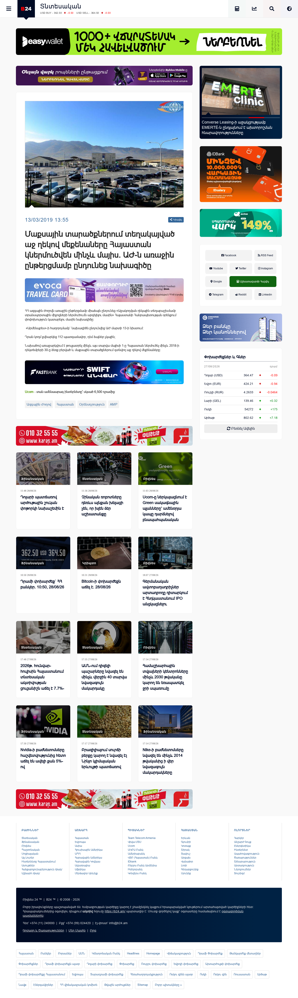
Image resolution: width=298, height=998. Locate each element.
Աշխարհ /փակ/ (31, 873)
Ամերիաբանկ (136, 853)
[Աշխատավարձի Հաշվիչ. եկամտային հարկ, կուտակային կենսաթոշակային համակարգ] (237, 9)
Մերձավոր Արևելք (86, 873)
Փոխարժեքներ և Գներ (225, 357)
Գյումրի (186, 842)
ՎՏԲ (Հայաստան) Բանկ (143, 857)
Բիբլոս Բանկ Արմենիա (142, 865)
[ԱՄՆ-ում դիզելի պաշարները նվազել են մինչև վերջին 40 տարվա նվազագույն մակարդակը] (104, 637)
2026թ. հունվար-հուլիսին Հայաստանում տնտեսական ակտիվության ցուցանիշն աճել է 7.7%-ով (239, 127)
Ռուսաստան (242, 974)
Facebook (230, 255)
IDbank (132, 861)
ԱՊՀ (77, 853)
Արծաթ (262, 974)
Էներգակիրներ (43, 984)
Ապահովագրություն (246, 853)
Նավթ (22, 984)
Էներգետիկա (242, 845)
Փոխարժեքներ (28, 964)
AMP (114, 404)
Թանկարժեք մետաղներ (245, 953)
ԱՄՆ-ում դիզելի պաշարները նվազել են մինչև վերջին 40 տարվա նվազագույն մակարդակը (104, 677)
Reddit (242, 294)
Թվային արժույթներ (117, 984)
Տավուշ (185, 853)
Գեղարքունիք (190, 869)
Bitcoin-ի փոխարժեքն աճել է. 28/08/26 (101, 584)
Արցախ (185, 857)
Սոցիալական (30, 853)
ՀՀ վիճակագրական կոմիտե (78, 984)
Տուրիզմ (239, 873)
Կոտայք (186, 845)
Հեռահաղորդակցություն (146, 974)
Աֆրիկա (80, 869)
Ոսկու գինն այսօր (181, 974)
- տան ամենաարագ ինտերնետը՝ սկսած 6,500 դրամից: (70, 392)
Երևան (185, 838)
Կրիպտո (89, 563)
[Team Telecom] (104, 290)
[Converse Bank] (241, 327)
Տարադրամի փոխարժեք (106, 974)
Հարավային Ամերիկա (88, 857)
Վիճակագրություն (179, 953)
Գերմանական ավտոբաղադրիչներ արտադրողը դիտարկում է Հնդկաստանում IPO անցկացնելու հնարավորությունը (165, 595)
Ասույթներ (28, 865)
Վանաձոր (187, 861)
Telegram (217, 294)
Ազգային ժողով (39, 404)
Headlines (133, 953)
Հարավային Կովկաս (87, 861)
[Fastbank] (104, 372)
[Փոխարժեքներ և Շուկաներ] (254, 9)
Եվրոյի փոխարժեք (186, 964)
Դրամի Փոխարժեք (210, 953)
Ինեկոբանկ (135, 869)
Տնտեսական (60, 6)
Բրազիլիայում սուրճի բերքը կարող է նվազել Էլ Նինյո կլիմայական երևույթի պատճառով (104, 758)
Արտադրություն (244, 865)
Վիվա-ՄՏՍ (134, 842)
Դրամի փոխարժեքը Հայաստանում (42, 974)
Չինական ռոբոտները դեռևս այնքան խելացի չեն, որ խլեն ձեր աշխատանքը (102, 505)
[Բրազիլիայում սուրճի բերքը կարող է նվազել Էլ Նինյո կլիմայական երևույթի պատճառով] (104, 721)
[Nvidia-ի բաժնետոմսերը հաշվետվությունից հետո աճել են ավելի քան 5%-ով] (43, 721)
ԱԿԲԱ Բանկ (135, 849)
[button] (210, 117)
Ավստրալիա (82, 865)
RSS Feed (266, 255)
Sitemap (142, 984)
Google (217, 281)
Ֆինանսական (32, 478)
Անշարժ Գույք (242, 842)
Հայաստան (65, 404)
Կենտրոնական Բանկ (106, 953)
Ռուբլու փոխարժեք (154, 964)
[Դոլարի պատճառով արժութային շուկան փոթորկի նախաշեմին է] (43, 468)
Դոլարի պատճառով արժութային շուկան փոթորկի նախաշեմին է (42, 503)
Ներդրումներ (242, 869)
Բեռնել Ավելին (242, 428)
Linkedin (266, 294)
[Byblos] (104, 75)
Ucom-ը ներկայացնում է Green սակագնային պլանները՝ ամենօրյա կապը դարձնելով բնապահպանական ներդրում (165, 511)
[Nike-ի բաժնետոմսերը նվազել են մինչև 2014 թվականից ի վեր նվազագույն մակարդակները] (165, 721)
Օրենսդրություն (92, 404)
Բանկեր (46, 953)
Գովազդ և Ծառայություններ (43, 930)
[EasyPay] (149, 41)
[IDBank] (241, 174)
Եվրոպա (80, 842)
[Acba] (241, 223)
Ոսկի (208, 409)
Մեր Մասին (77, 930)
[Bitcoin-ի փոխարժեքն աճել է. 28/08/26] (104, 553)
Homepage (153, 953)
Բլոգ (93, 930)
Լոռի (184, 865)
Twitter (242, 268)
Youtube (217, 268)
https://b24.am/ (115, 911)
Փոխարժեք (126, 964)
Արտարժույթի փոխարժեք (222, 964)
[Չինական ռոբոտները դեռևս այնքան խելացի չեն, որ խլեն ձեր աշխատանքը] (104, 468)
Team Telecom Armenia (142, 838)
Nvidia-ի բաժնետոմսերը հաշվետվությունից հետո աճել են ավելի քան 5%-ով (43, 758)
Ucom (131, 845)
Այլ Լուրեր (28, 857)
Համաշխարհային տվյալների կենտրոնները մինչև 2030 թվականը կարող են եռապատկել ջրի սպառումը (165, 677)
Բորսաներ (65, 953)
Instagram (266, 268)
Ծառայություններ (245, 857)
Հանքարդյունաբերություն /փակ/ (42, 869)
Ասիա (78, 845)
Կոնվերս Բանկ (137, 873)
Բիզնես (149, 478)
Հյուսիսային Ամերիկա (89, 849)
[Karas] (104, 436)
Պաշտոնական (31, 849)
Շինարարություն (244, 861)
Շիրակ (185, 849)
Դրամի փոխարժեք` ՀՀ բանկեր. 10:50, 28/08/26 (42, 584)
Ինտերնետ (241, 849)
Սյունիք (186, 873)
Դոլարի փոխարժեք (99, 964)
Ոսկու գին (220, 974)
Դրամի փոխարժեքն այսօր (62, 964)
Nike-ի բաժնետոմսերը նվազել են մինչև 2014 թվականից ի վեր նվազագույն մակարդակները (163, 761)
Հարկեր (239, 838)
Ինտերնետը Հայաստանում (39, 861)
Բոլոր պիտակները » (168, 984)
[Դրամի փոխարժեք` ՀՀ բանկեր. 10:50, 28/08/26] (43, 553)
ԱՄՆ (82, 953)
